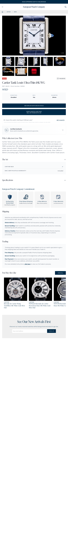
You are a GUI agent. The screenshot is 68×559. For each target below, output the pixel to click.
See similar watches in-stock (34, 105)
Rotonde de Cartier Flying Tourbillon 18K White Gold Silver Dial (14, 306)
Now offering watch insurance (34, 1)
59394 (15, 11)
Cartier (9, 11)
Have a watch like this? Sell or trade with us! (34, 112)
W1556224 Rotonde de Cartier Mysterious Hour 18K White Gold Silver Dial (39, 306)
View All (60, 272)
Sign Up (51, 331)
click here (27, 264)
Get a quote (60, 120)
